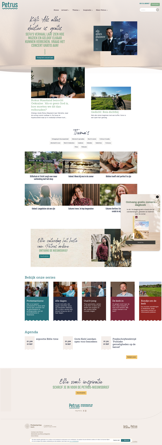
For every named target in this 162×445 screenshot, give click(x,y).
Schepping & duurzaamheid (60, 139)
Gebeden (89, 143)
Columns (108, 143)
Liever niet (116, 440)
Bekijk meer (131, 357)
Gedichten (99, 143)
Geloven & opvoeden (78, 139)
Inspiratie (87, 10)
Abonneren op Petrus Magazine (40, 434)
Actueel (64, 10)
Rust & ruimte (92, 139)
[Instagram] (85, 411)
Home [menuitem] (56, 10)
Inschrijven (155, 4)
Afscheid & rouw (55, 143)
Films (76, 147)
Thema (75, 10)
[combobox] (150, 10)
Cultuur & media (105, 139)
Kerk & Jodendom (69, 143)
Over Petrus (34, 435)
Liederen (80, 143)
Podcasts (84, 147)
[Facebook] (83, 411)
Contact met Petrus (37, 432)
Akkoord (126, 440)
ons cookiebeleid (74, 441)
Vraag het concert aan (45, 57)
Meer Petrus (101, 10)
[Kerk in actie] (127, 426)
